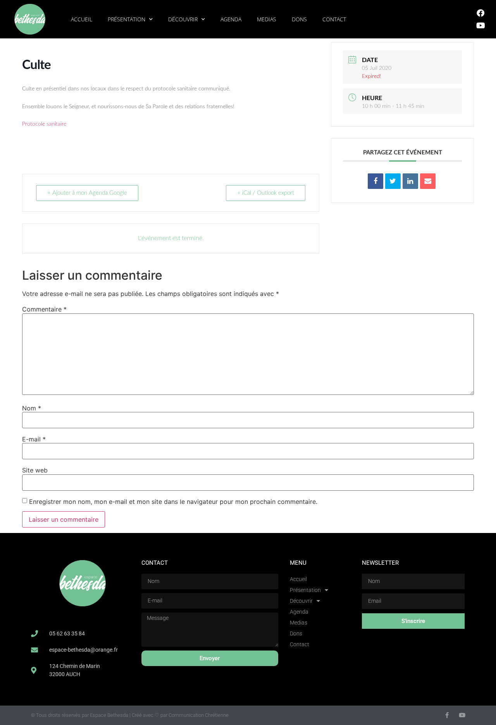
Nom (31, 408)
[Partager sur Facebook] (375, 181)
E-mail (34, 439)
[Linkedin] (410, 181)
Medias (266, 19)
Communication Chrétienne (199, 715)
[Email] (428, 181)
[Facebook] (480, 13)
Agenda (230, 19)
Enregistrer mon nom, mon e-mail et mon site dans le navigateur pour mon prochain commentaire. (173, 501)
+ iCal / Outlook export (265, 193)
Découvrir (183, 19)
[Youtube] (480, 25)
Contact (334, 19)
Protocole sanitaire (44, 124)
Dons (299, 19)
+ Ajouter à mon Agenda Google (87, 193)
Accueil (81, 19)
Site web (35, 470)
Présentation (126, 19)
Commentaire (44, 309)
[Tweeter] (393, 181)
